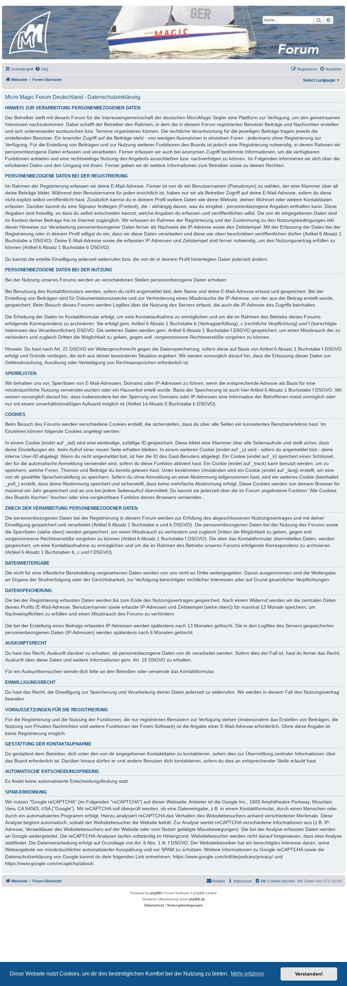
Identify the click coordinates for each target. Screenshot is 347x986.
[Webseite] (173, 32)
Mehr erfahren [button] (247, 974)
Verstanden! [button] (309, 974)
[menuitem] (41, 69)
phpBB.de (197, 899)
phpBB (155, 893)
